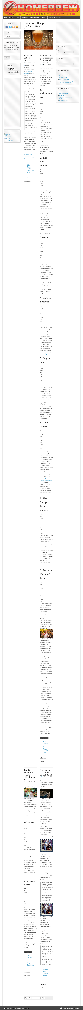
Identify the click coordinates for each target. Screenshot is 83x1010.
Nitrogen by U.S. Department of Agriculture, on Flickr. (29, 156)
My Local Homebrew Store (65, 97)
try (46, 935)
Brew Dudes (62, 75)
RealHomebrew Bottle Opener (12, 69)
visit (34, 91)
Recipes (17, 17)
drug (44, 72)
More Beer (61, 95)
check (47, 644)
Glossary (43, 17)
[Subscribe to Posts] (12, 134)
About (11, 17)
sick (46, 871)
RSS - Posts (8, 136)
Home (5, 17)
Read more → (44, 737)
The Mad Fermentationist (65, 82)
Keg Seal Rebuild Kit (13, 72)
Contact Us (25, 17)
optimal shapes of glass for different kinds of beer (46, 480)
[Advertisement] (12, 102)
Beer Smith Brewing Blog (65, 74)
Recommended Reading (55, 17)
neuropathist (43, 854)
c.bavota (77, 1008)
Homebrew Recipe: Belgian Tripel (35, 24)
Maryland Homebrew (64, 93)
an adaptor (45, 354)
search (34, 79)
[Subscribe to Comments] (12, 139)
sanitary (49, 811)
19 (42, 997)
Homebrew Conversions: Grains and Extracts (46, 59)
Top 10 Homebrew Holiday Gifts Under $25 (29, 775)
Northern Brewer (63, 98)
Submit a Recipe (34, 17)
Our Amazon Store (63, 100)
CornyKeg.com (62, 92)
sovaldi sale (27, 785)
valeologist (29, 802)
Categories (58, 50)
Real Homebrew (15, 1008)
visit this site (43, 918)
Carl (26, 28)
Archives (58, 62)
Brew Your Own (63, 77)
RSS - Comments (9, 140)
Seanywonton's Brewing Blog (66, 81)
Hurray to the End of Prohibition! (46, 772)
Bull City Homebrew (64, 79)
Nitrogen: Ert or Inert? (28, 57)
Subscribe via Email (12, 42)
